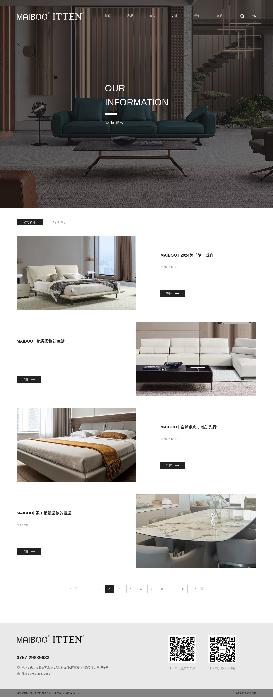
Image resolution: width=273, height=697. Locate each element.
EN (254, 16)
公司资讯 (29, 222)
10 (183, 589)
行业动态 (59, 222)
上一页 (73, 589)
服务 (152, 16)
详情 (169, 293)
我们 (197, 16)
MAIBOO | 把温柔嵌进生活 (41, 341)
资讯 (175, 16)
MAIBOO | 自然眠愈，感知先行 (188, 427)
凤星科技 (251, 692)
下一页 (198, 589)
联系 (219, 16)
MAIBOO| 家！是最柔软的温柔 (44, 513)
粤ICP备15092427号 (68, 692)
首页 (108, 16)
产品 (130, 16)
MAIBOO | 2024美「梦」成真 (186, 255)
